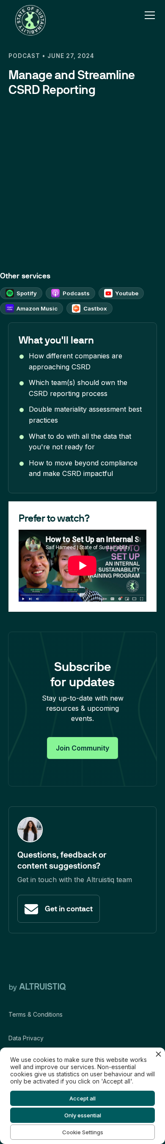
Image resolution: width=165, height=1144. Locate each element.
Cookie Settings (82, 1132)
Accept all (82, 1098)
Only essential (82, 1115)
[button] (148, 15)
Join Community (82, 748)
